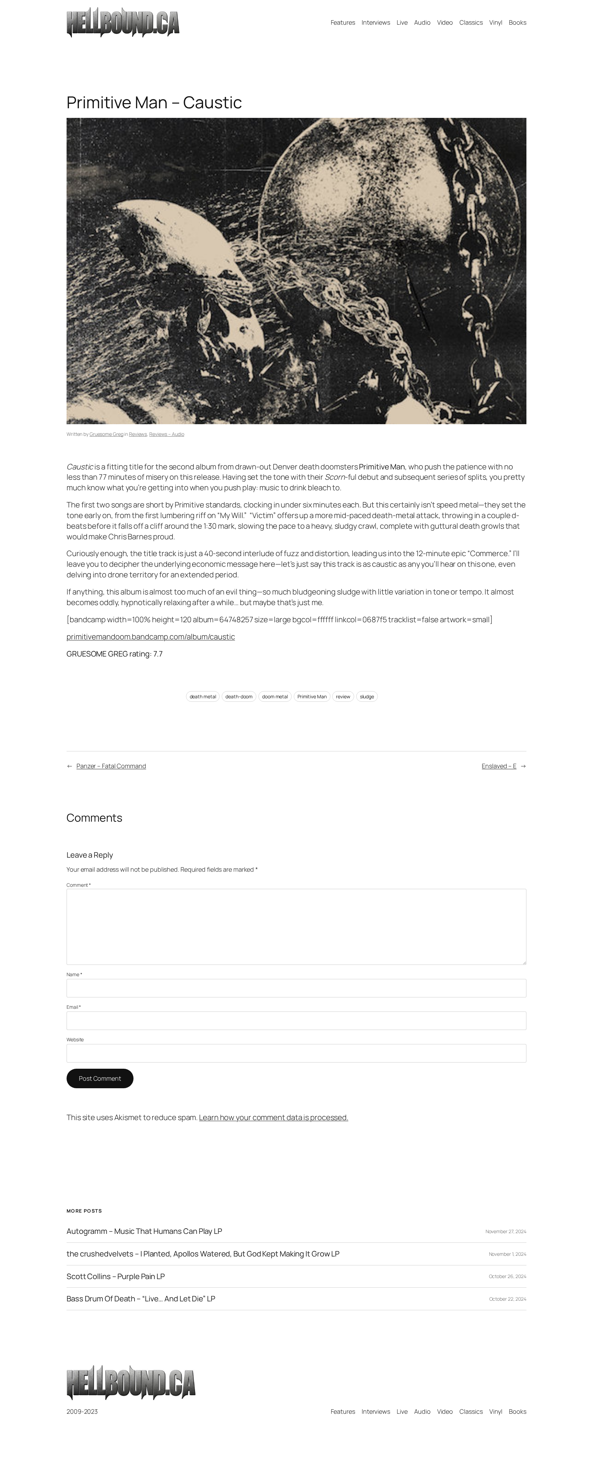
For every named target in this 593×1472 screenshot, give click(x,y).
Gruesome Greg (107, 434)
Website (75, 1039)
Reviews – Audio (166, 434)
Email (74, 1007)
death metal (203, 696)
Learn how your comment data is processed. (273, 1117)
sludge (367, 696)
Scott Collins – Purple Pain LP (116, 1276)
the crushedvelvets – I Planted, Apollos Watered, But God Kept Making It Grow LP (203, 1254)
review (343, 696)
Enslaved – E (499, 766)
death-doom (239, 696)
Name (74, 974)
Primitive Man (312, 696)
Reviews (138, 434)
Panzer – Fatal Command (111, 766)
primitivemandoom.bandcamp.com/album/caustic (151, 636)
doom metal (275, 696)
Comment (79, 885)
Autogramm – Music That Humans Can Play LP (144, 1231)
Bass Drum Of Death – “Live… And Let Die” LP (141, 1299)
